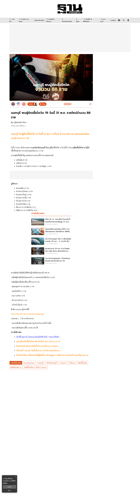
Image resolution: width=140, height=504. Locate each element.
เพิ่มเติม (5, 483)
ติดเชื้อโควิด (82, 363)
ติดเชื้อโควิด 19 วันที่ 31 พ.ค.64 (35, 367)
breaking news (29, 363)
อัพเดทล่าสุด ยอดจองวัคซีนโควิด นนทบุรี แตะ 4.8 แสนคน (37, 346)
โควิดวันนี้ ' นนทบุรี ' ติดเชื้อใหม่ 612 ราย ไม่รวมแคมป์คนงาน (38, 350)
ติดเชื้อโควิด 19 (16, 367)
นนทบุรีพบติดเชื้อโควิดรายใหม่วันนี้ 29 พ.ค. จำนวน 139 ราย (38, 341)
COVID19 (63, 363)
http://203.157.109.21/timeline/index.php (27, 314)
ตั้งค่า (9, 490)
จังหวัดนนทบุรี (51, 363)
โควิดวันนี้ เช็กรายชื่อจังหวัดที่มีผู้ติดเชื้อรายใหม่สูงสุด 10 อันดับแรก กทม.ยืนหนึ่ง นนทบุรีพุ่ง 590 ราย (52, 355)
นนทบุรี (40, 363)
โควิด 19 (72, 363)
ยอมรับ (10, 487)
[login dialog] (128, 20)
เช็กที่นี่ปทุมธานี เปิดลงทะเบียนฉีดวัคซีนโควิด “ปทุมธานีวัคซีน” (38, 337)
